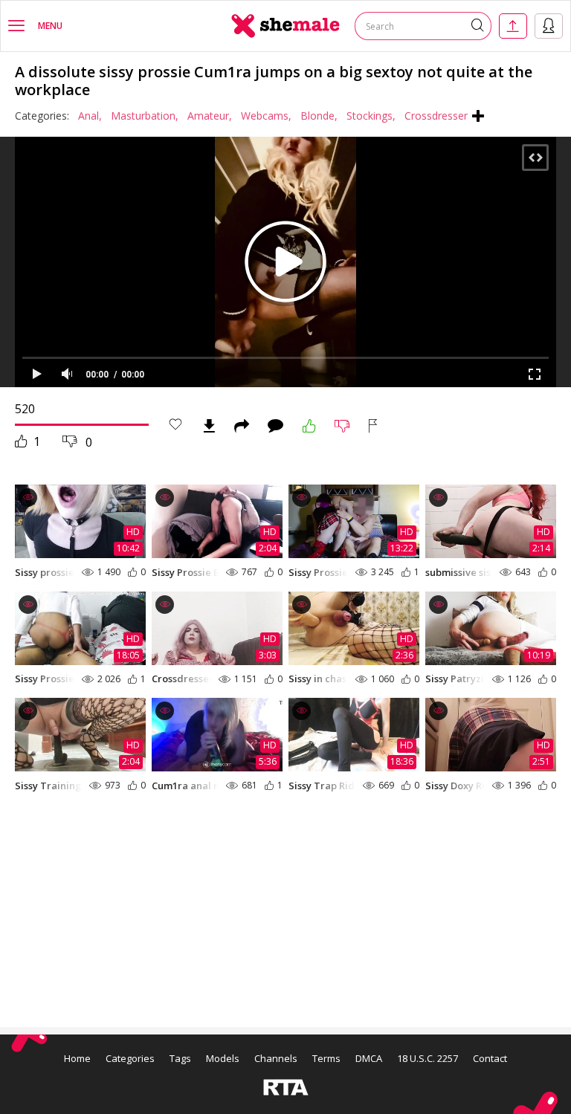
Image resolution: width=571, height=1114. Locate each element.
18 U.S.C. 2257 (427, 1058)
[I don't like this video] (342, 426)
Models (222, 1058)
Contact (490, 1058)
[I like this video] (309, 426)
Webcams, (266, 116)
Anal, (90, 116)
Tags (180, 1058)
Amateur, (209, 116)
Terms (326, 1058)
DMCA (368, 1058)
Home (77, 1058)
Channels (275, 1058)
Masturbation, (144, 116)
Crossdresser (436, 116)
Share (241, 426)
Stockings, (371, 116)
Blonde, (319, 116)
